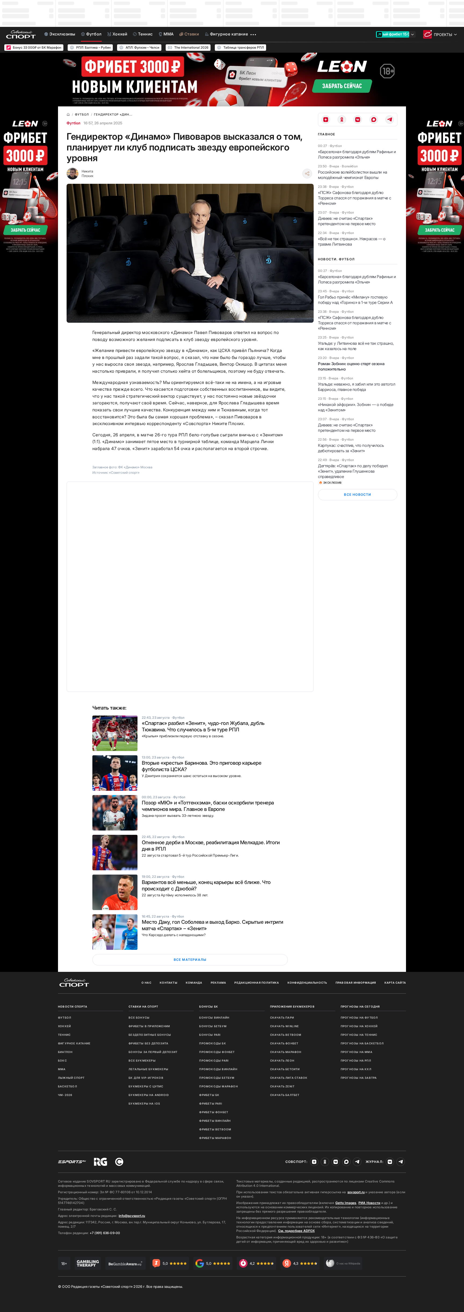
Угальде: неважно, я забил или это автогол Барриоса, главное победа (356, 387)
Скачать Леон (282, 1060)
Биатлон (65, 1052)
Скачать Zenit (282, 1086)
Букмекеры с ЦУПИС (146, 1086)
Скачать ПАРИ (282, 1017)
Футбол (73, 123)
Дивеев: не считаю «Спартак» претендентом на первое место (347, 221)
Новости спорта (72, 1006)
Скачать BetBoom (286, 1034)
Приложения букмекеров (292, 1006)
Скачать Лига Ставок (289, 1077)
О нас (146, 982)
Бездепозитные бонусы (150, 1034)
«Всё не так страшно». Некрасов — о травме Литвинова (351, 241)
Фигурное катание (74, 1043)
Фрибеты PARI (210, 1103)
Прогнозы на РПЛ (356, 1060)
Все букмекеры (142, 1060)
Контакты (168, 982)
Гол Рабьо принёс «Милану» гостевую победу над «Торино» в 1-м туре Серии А (355, 299)
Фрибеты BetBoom (215, 1129)
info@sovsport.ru (132, 1216)
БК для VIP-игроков (146, 1077)
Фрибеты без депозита (148, 1043)
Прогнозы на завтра (359, 1077)
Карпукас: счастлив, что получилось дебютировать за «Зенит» (351, 448)
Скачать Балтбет (285, 1095)
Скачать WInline (284, 1026)
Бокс (62, 1060)
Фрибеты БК (209, 1095)
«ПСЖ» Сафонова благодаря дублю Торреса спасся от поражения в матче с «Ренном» (354, 198)
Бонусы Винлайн (214, 1017)
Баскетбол (67, 1086)
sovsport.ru (356, 1192)
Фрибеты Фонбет (213, 1112)
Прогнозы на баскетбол (362, 1043)
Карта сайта (395, 982)
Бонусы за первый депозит (153, 1052)
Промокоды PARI (214, 1060)
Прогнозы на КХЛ (356, 1069)
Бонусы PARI (210, 1034)
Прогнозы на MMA (356, 1052)
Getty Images (345, 1203)
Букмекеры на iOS (144, 1103)
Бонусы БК (208, 1006)
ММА (62, 1069)
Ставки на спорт (143, 1006)
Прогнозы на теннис (359, 1034)
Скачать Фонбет (284, 1043)
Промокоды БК (212, 1043)
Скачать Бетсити (285, 1069)
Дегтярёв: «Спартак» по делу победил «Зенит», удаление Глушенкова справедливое (353, 471)
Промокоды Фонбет (217, 1052)
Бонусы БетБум (213, 1026)
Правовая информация (356, 982)
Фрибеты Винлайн (215, 1120)
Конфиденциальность (307, 982)
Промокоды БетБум (216, 1077)
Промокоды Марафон (218, 1086)
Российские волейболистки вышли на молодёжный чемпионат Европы (352, 175)
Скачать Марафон (286, 1052)
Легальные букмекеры (148, 1069)
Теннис (64, 1034)
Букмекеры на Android (149, 1095)
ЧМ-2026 (65, 1095)
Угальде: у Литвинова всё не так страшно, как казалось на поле (356, 346)
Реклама (218, 982)
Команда (194, 982)
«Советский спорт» (124, 472)
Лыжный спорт (71, 1077)
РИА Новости (369, 1203)
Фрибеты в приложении (149, 1026)
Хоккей (64, 1026)
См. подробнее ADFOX (296, 1231)
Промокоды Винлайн (218, 1069)
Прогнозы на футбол (359, 1017)
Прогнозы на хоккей (359, 1026)
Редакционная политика (256, 982)
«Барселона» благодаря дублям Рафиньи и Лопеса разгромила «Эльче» (357, 154)
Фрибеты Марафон (215, 1138)
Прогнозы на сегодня (360, 1006)
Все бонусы (139, 1017)
